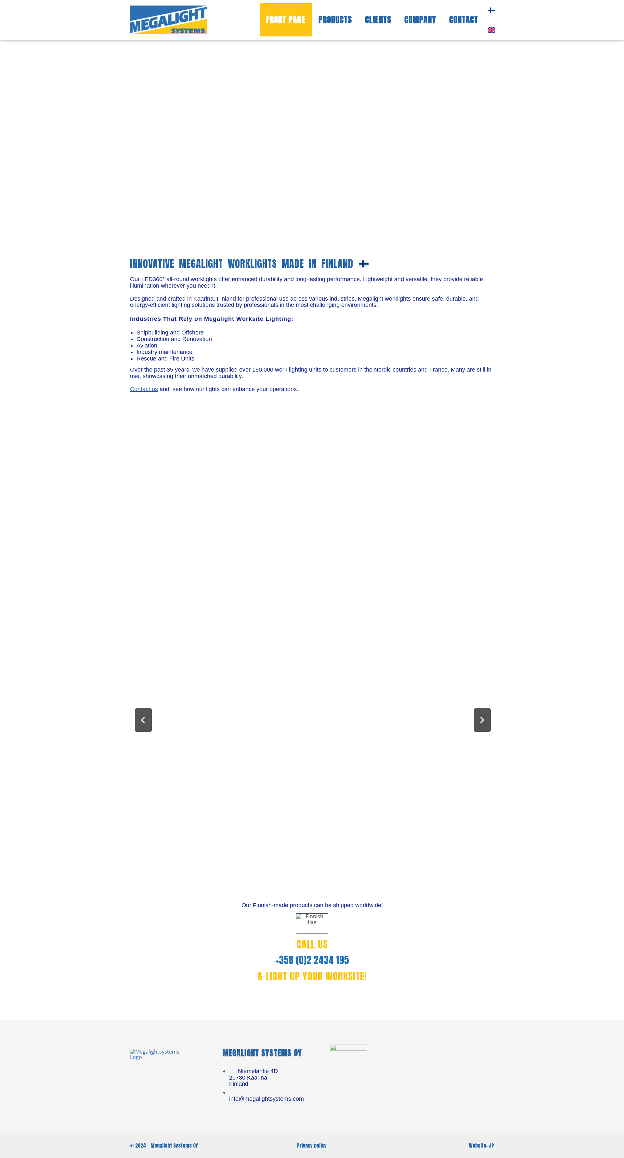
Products (335, 20)
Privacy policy (312, 1145)
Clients (378, 20)
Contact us (144, 389)
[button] (187, 720)
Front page (286, 20)
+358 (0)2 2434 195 (312, 960)
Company (420, 20)
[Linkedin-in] (439, 1057)
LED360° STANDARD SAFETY (187, 795)
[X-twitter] (463, 1057)
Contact (463, 20)
